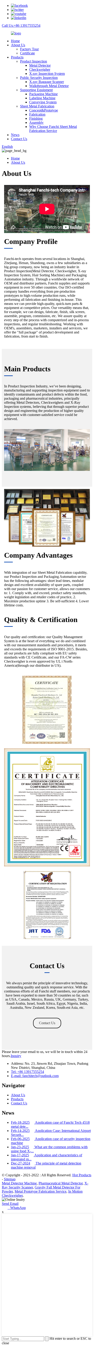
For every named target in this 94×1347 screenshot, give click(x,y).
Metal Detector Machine (19, 1183)
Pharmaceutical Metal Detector (61, 1183)
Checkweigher (39, 69)
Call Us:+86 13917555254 (21, 25)
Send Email (10, 1204)
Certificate (27, 53)
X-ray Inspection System (47, 73)
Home (15, 41)
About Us (18, 45)
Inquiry (16, 1056)
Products (17, 57)
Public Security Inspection (39, 78)
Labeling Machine (42, 98)
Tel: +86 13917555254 (27, 1072)
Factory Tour (29, 49)
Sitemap (10, 1179)
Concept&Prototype (43, 110)
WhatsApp (17, 1208)
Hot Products (81, 1175)
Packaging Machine (43, 94)
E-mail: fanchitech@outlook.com (35, 1076)
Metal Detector (40, 65)
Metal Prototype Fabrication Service (40, 1191)
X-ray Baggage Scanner (46, 82)
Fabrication (37, 114)
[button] (47, 1023)
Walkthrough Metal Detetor (49, 86)
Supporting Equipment (36, 90)
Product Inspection (33, 61)
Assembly (36, 122)
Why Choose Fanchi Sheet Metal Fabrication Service (53, 129)
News (15, 135)
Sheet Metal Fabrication (37, 106)
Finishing (36, 118)
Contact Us (19, 139)
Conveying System (43, 102)
